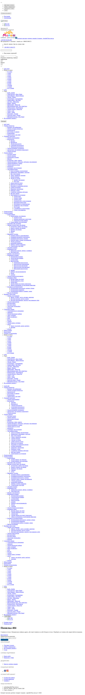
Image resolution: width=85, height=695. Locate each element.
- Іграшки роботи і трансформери (20, 474)
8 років (9, 82)
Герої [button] (5, 91)
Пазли (12, 273)
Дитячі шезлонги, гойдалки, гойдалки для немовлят (22, 162)
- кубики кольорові (16, 446)
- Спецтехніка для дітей (17, 485)
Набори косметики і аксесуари (22, 219)
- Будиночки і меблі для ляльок (19, 465)
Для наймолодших (12, 169)
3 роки (9, 74)
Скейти (9, 321)
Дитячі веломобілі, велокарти (15, 148)
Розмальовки (11, 133)
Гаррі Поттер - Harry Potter (14, 94)
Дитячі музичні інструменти (15, 276)
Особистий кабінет (9, 677)
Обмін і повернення (9, 6)
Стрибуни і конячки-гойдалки (19, 192)
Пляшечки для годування (21, 205)
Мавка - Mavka (11, 103)
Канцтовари (7, 332)
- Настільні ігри (15, 491)
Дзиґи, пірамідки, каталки (18, 175)
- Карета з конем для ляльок (18, 467)
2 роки (9, 73)
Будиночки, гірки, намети (14, 160)
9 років (9, 83)
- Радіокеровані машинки (18, 521)
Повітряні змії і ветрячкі (14, 223)
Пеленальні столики (13, 157)
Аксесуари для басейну (14, 306)
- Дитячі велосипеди (16, 405)
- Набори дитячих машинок (18, 483)
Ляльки (13, 231)
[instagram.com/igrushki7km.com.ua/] (7, 671)
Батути (9, 320)
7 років (9, 80)
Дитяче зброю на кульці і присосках (21, 283)
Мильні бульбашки (12, 292)
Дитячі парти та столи (13, 165)
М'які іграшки (8, 330)
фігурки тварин (15, 193)
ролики (9, 329)
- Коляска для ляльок (16, 468)
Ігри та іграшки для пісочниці (19, 171)
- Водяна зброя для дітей (17, 511)
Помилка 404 (7, 624)
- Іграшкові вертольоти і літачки (20, 477)
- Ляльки (13, 470)
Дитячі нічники (15, 177)
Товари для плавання (13, 296)
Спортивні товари (9, 309)
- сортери (13, 506)
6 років (9, 79)
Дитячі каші (17, 196)
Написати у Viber (9, 657)
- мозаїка (13, 501)
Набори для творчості (13, 253)
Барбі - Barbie (11, 92)
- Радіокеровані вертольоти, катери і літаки (23, 520)
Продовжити (4, 635)
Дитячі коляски (8, 211)
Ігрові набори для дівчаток (18, 216)
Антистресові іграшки (17, 258)
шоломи (13, 327)
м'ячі (8, 318)
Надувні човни (11, 305)
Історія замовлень (9, 679)
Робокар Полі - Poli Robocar (15, 108)
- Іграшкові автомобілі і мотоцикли (20, 476)
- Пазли (13, 504)
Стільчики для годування (14, 168)
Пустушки (17, 207)
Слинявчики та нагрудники (22, 208)
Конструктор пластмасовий (22, 267)
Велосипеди (10, 139)
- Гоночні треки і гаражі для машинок (21, 479)
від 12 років (10, 88)
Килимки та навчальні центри (19, 186)
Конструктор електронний (21, 264)
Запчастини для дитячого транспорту (17, 150)
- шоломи (13, 559)
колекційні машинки (16, 243)
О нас (5, 650)
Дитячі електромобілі (13, 138)
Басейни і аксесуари (9, 294)
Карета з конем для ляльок (18, 228)
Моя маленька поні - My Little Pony (17, 106)
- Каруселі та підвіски (17, 443)
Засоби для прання (19, 180)
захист (9, 324)
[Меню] (1, 66)
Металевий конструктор (21, 268)
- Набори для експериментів (19, 503)
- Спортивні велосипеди (17, 407)
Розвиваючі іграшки (13, 255)
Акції (6, 10)
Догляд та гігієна (15, 178)
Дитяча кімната (8, 153)
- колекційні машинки (17, 482)
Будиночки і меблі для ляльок (19, 226)
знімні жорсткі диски (17, 183)
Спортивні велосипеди (17, 145)
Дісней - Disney (11, 97)
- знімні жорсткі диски (17, 441)
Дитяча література (9, 125)
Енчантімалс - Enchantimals (15, 98)
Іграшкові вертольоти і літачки (19, 238)
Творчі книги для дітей (13, 135)
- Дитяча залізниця (16, 480)
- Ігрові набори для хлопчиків (19, 461)
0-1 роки (9, 71)
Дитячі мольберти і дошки (14, 163)
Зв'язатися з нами (9, 8)
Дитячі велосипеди (16, 144)
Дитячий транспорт (9, 136)
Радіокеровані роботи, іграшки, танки (21, 291)
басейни (9, 308)
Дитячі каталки (11, 151)
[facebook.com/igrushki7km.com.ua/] (5, 671)
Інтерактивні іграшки (17, 256)
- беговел (13, 402)
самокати (10, 312)
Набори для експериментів (18, 271)
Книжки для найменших (14, 127)
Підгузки (16, 181)
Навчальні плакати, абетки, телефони (21, 250)
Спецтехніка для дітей (17, 246)
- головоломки (15, 498)
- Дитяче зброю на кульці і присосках (21, 515)
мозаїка (13, 270)
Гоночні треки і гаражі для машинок (21, 240)
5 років (9, 77)
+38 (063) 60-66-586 (6, 40)
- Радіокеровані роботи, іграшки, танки (22, 523)
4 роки (9, 76)
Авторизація (7, 18)
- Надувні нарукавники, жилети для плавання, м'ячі (25, 532)
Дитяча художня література (15, 128)
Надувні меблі (11, 303)
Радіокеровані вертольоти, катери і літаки (22, 288)
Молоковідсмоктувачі (20, 202)
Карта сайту (7, 656)
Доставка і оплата (9, 5)
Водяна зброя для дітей (17, 279)
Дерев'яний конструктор (21, 262)
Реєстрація (7, 16)
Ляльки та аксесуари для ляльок (16, 225)
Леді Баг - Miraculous (13, 101)
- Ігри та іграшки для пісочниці (19, 432)
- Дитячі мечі (14, 514)
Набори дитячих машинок (18, 244)
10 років (9, 85)
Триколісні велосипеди (17, 147)
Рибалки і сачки (15, 190)
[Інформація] (1, 2)
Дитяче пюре (17, 199)
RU (8, 24)
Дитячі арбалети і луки (17, 280)
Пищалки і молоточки (17, 189)
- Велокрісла (14, 404)
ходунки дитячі (11, 154)
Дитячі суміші (18, 198)
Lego (5, 89)
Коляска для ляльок (16, 229)
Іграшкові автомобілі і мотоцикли (20, 237)
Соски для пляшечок (20, 210)
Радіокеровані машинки (17, 289)
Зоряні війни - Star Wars (14, 100)
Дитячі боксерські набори (14, 314)
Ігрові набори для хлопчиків (19, 222)
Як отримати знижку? (10, 118)
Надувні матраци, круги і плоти (20, 299)
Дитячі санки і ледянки (13, 323)
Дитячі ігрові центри (13, 302)
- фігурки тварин (15, 452)
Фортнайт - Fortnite (12, 114)
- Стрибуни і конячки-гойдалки (19, 450)
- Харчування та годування (18, 453)
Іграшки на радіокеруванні (14, 286)
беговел (13, 141)
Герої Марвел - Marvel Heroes (15, 95)
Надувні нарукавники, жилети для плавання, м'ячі (25, 300)
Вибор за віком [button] (8, 70)
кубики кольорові (16, 187)
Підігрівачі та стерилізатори (22, 204)
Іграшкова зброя (11, 277)
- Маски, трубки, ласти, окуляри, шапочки (23, 529)
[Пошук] (17, 56)
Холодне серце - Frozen (13, 115)
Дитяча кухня (18, 217)
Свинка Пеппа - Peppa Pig (14, 109)
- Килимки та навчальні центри (19, 444)
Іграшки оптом (8, 622)
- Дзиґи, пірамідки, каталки (18, 437)
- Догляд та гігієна (16, 440)
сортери (13, 274)
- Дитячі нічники (15, 438)
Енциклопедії (11, 130)
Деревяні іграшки (12, 247)
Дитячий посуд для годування (22, 201)
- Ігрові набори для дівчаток (18, 459)
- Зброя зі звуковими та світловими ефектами (23, 517)
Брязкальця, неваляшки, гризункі (20, 172)
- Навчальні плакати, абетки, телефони (22, 489)
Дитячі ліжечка (11, 156)
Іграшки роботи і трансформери (20, 235)
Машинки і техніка (12, 234)
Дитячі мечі (14, 282)
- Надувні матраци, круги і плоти (20, 530)
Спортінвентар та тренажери (15, 311)
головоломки (14, 259)
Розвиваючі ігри (11, 249)
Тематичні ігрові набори (21, 220)
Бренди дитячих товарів (11, 664)
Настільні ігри (15, 252)
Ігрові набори (11, 214)
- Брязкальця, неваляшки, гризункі (20, 434)
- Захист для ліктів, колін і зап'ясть (20, 557)
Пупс (12, 232)
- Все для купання (16, 435)
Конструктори (15, 261)
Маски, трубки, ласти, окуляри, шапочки (22, 297)
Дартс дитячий (11, 315)
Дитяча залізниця (15, 241)
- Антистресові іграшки (17, 497)
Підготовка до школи (13, 131)
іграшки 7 (7, 680)
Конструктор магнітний (20, 265)
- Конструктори (15, 500)
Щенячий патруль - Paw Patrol (15, 117)
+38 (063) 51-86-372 (9, 47)
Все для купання (15, 174)
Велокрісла (14, 142)
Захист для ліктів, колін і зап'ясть (20, 326)
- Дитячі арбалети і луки (17, 512)
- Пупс (12, 471)
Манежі (9, 159)
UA (8, 25)
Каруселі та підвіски (16, 184)
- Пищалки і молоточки (17, 447)
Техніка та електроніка (10, 333)
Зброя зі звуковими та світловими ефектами (23, 285)
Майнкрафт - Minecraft (13, 104)
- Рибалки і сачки (15, 449)
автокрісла (10, 166)
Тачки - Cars (10, 111)
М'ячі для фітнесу (12, 317)
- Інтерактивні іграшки (17, 495)
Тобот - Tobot (11, 112)
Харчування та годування (18, 195)
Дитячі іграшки (8, 213)
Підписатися (4, 639)
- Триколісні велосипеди (17, 408)
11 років (9, 86)
